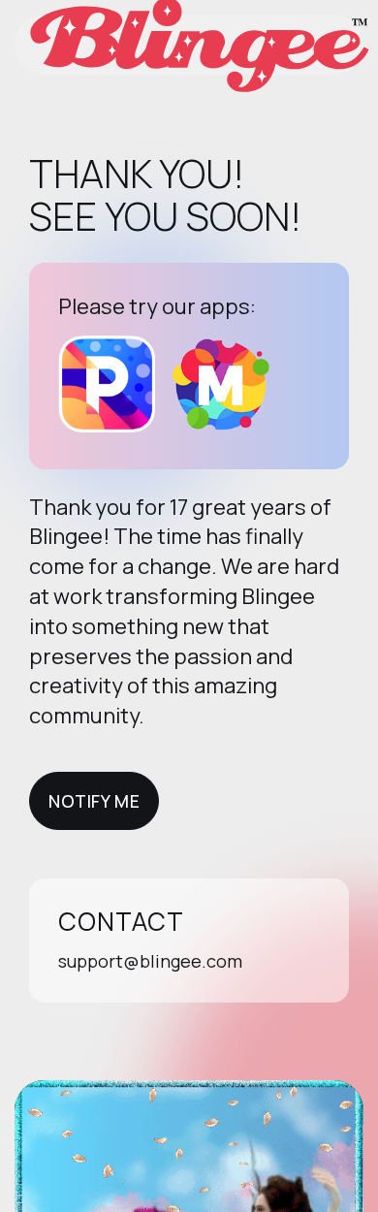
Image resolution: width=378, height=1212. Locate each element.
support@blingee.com (150, 961)
